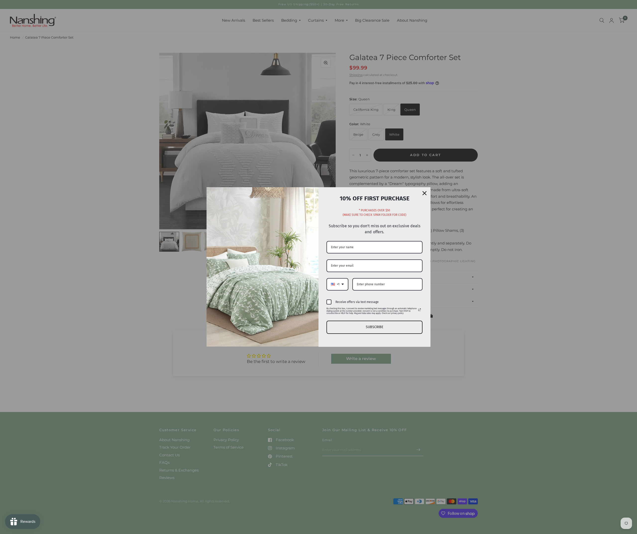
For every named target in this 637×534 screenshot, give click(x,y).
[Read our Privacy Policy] (420, 310)
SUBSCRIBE (374, 327)
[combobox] (337, 284)
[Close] (424, 193)
